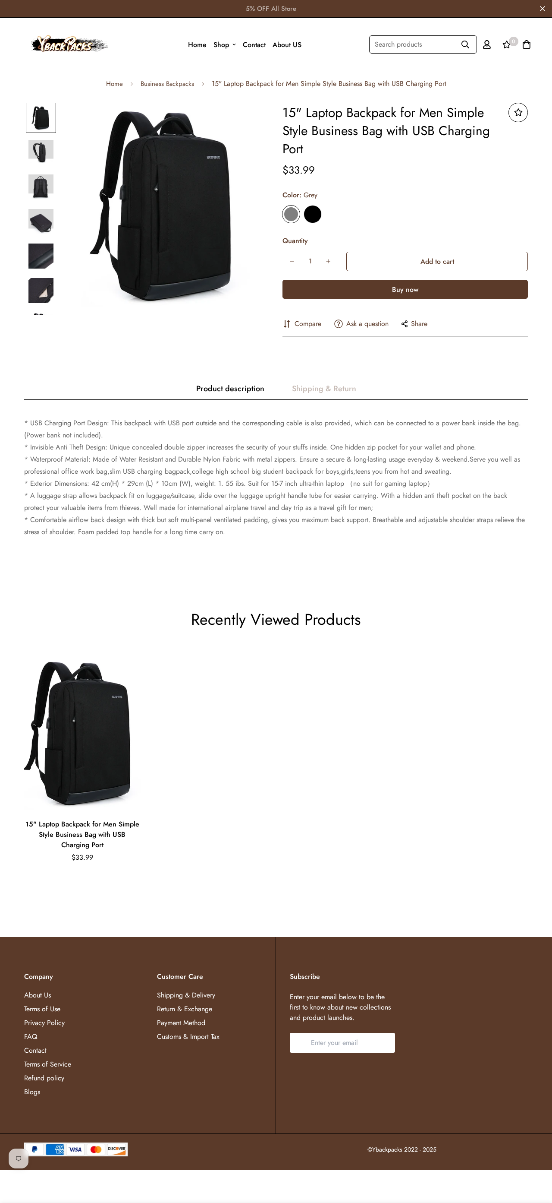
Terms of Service (47, 1064)
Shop (221, 45)
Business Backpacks (167, 84)
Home (197, 45)
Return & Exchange (184, 1009)
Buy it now (405, 289)
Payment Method (181, 1023)
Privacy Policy (44, 1023)
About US (287, 45)
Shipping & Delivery (186, 995)
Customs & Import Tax (188, 1037)
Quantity (295, 241)
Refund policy (44, 1078)
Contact (254, 45)
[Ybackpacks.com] (67, 45)
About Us (37, 995)
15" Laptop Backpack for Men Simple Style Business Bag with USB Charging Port (82, 834)
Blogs (32, 1092)
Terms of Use (42, 1009)
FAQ (31, 1037)
